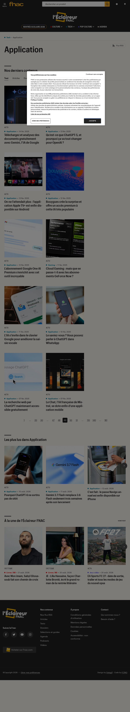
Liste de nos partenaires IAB (40, 114)
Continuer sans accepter (94, 74)
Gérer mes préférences (40, 121)
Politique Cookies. (37, 100)
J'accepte (92, 121)
